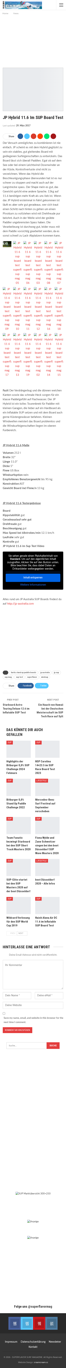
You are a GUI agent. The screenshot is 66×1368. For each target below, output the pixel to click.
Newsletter (55, 1342)
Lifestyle (41, 780)
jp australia (45, 672)
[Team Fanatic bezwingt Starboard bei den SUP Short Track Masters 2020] (18, 825)
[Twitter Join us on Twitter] (27, 1323)
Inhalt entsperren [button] (33, 577)
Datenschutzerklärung (33, 1342)
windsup (44, 677)
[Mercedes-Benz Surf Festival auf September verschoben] (47, 787)
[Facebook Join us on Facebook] (14, 1323)
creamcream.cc (41, 1362)
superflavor (32, 677)
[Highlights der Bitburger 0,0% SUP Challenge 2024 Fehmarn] (18, 749)
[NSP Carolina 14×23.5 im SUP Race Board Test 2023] (47, 749)
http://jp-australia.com (20, 603)
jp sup (56, 672)
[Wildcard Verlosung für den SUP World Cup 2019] (18, 905)
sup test (19, 677)
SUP (10, 742)
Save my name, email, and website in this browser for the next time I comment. (33, 1020)
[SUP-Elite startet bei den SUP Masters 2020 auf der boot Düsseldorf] (18, 867)
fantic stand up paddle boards (23, 672)
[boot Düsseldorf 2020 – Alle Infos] (47, 867)
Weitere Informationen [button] (33, 585)
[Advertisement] (33, 40)
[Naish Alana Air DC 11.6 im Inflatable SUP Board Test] (47, 905)
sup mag (8, 677)
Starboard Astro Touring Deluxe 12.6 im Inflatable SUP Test (16, 708)
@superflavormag (40, 1306)
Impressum (11, 1342)
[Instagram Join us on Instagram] (51, 1323)
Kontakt (33, 1347)
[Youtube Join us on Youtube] (39, 1323)
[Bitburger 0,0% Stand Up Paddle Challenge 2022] (18, 787)
